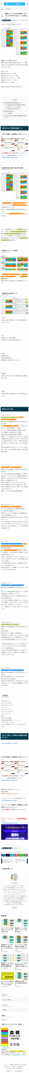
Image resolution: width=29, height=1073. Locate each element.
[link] (13, 907)
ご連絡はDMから (19, 1068)
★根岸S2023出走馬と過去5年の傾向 (16, 104)
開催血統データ (21, 1066)
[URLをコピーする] (26, 855)
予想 (9, 20)
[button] (3, 855)
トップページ (5, 1064)
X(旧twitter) (4, 1019)
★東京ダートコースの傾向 (13, 106)
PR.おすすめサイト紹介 (10, 1068)
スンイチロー (14, 883)
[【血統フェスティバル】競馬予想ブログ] (14, 4)
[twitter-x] (16, 907)
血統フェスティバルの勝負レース (11, 1066)
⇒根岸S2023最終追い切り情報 (9, 743)
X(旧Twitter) (16, 1064)
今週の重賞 (5, 20)
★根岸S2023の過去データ (13, 108)
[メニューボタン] (1, 4)
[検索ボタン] (27, 4)
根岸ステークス (16, 20)
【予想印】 (10, 113)
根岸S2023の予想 (9, 111)
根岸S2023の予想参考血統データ (13, 102)
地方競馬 (24, 1064)
